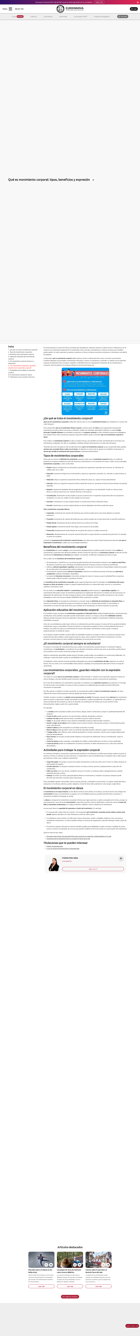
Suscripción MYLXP (80, 16)
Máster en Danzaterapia (55, 846)
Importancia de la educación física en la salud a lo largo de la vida (68, 838)
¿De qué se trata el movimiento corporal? (22, 350)
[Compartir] (46, 1264)
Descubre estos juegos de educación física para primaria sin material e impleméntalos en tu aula (79, 836)
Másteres (34, 16)
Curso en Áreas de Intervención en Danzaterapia (63, 848)
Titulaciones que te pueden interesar (21, 377)
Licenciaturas (48, 16)
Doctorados (63, 16)
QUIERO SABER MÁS (132, 1326)
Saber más (99, 2)
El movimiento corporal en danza (20, 375)
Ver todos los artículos (70, 1297)
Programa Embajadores (102, 16)
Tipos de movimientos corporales (20, 352)
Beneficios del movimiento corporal (21, 354)
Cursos (17, 16)
